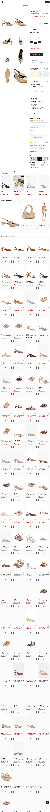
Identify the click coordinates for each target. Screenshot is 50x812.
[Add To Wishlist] (48, 6)
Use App (47, 1)
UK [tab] (32, 39)
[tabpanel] (39, 44)
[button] (25, 2)
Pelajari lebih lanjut (46, 69)
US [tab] (35, 39)
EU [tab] (30, 39)
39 (43, 43)
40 (31, 45)
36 (31, 43)
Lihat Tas (46, 51)
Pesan (28, 229)
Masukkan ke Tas (36, 54)
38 (39, 43)
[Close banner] (1, 2)
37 (35, 43)
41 (35, 45)
